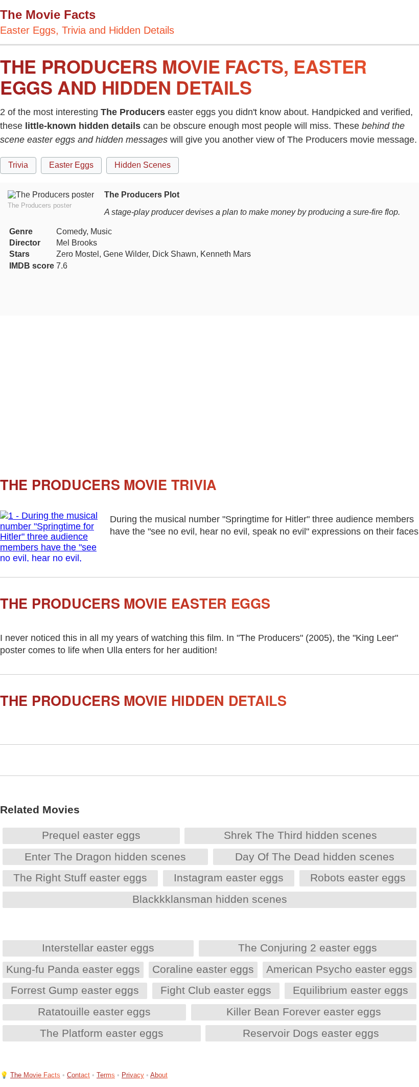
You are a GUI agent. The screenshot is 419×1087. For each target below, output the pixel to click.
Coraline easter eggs (203, 969)
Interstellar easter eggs (98, 947)
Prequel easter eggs (91, 835)
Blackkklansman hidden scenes (209, 899)
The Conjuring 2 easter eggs (307, 947)
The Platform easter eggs (102, 1033)
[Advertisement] (209, 387)
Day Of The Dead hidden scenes (314, 856)
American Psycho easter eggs (339, 969)
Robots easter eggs (358, 877)
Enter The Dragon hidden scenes (105, 856)
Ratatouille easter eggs (94, 1011)
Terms (106, 1075)
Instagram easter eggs (229, 877)
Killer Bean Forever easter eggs (303, 1011)
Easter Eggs (71, 165)
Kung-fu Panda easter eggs (73, 969)
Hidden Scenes (142, 165)
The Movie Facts (35, 1075)
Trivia (18, 165)
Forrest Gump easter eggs (75, 990)
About (159, 1075)
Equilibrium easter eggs (350, 990)
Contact (78, 1075)
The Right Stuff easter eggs (80, 877)
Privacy (133, 1075)
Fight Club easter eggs (215, 990)
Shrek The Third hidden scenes (300, 835)
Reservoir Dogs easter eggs (311, 1033)
